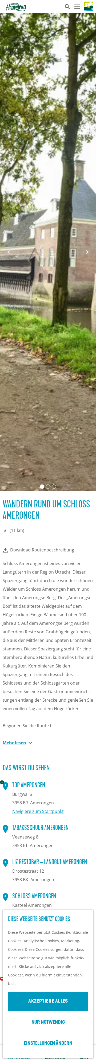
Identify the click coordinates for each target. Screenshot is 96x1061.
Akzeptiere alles (48, 1001)
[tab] (42, 486)
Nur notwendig (48, 1022)
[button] (42, 533)
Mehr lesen (14, 743)
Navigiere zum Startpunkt (38, 811)
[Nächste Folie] (87, 252)
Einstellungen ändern (48, 1043)
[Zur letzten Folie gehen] (8, 252)
